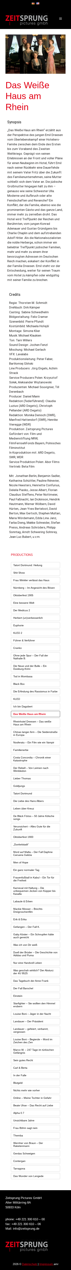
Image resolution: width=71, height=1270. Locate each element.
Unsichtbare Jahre (23, 1120)
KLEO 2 (17, 632)
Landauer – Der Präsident (28, 1021)
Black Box (19, 683)
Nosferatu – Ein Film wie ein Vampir (33, 742)
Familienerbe (20, 749)
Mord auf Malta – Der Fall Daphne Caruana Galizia (33, 853)
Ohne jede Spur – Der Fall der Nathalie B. (30, 657)
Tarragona (19, 1168)
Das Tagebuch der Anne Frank (30, 980)
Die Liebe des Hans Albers (28, 801)
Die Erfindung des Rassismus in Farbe (35, 691)
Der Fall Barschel (23, 988)
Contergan (19, 1161)
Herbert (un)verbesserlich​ (28, 617)
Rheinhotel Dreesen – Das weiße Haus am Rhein (32, 723)
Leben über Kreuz (23, 808)
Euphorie (18, 625)
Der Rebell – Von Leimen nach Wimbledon (30, 769)
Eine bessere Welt (23, 602)
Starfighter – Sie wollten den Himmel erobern (34, 1005)
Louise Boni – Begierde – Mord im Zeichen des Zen (32, 1041)
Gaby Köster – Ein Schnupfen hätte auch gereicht (33, 936)
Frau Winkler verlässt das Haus (31, 580)
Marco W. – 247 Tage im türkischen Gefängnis (33, 1051)
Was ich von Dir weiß (25, 944)
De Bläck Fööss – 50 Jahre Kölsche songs (33, 817)
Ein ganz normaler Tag (26, 870)
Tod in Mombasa (22, 676)
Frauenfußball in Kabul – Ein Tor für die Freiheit (33, 879)
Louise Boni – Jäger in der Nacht (32, 1013)
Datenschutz (30, 1264)
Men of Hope (20, 862)
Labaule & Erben (23, 901)
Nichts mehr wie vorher (26, 1090)
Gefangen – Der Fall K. (26, 926)
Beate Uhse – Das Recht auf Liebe (33, 1105)
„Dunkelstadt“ (21, 844)
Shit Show (19, 572)
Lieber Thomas (22, 778)
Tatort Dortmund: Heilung (27, 565)
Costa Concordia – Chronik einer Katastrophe (32, 759)
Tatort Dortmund (22, 793)
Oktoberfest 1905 (23, 595)
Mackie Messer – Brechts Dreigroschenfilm (27, 910)
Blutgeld (18, 1082)
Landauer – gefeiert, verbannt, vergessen (30, 1030)
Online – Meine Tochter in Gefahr (32, 1097)
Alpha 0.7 (18, 1112)
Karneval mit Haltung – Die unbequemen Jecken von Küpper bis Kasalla (34, 890)
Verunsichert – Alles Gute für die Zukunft (31, 828)
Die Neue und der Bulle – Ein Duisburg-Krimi (30, 667)
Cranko (17, 647)
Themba (18, 1135)
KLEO (16, 698)
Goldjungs (19, 785)
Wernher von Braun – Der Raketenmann (28, 1144)
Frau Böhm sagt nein (25, 1128)
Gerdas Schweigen (24, 1153)
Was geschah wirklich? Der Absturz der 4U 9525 (33, 972)
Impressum (46, 1264)
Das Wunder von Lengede (28, 1176)
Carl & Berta (20, 1067)
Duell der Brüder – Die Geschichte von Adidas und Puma (35, 954)
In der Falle (19, 1075)
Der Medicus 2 (21, 610)
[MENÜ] (61, 18)
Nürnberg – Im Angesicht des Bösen (34, 587)
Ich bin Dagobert (22, 706)
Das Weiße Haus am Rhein (29, 714)
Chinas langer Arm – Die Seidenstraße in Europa (35, 733)
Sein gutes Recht (23, 1060)
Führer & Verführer (24, 640)
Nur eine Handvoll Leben (27, 962)
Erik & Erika (20, 919)
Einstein (17, 995)
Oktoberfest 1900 (23, 836)
